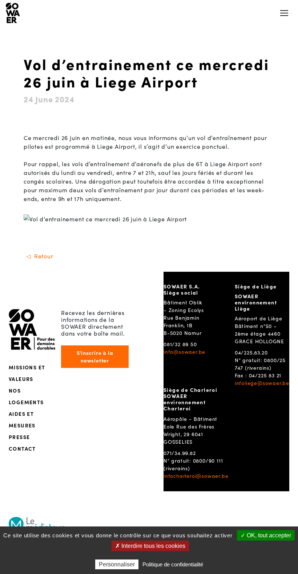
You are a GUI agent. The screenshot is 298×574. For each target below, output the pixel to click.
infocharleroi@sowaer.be (196, 475)
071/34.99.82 (180, 452)
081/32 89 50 (180, 344)
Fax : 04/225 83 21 (258, 375)
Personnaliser (117, 564)
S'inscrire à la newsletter (95, 356)
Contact (22, 448)
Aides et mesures (22, 419)
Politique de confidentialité (172, 564)
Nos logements (26, 396)
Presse (19, 436)
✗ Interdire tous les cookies (150, 546)
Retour (43, 256)
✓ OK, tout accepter (266, 535)
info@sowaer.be (184, 351)
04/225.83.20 (251, 352)
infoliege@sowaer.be (262, 382)
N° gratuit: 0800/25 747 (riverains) (260, 363)
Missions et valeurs (27, 373)
